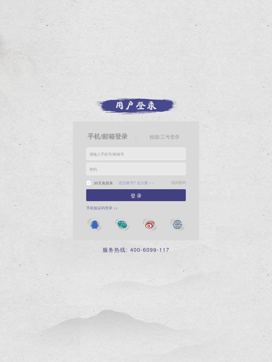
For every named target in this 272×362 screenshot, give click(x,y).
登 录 (136, 195)
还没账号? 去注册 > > (136, 182)
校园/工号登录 (165, 136)
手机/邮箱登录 (108, 135)
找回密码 (178, 182)
